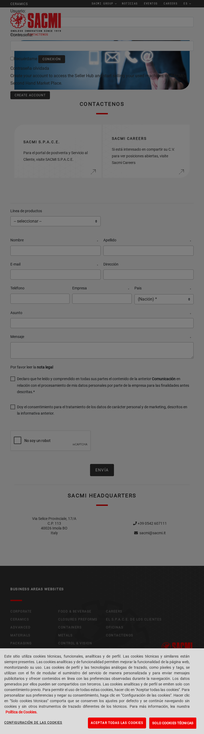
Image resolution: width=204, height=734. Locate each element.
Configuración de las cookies (33, 722)
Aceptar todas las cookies (117, 723)
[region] (102, 691)
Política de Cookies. (21, 712)
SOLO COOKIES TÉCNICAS (172, 723)
